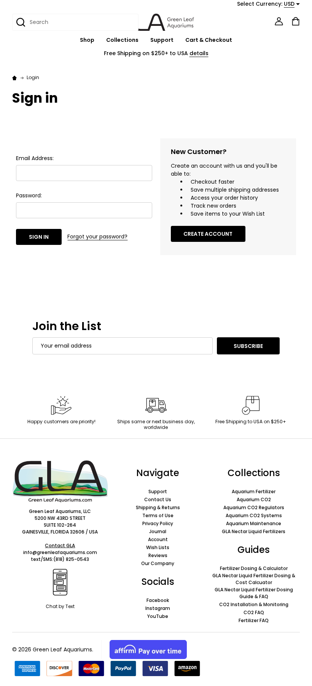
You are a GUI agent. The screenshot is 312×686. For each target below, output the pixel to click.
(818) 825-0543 (71, 559)
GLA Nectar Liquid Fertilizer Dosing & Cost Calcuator (253, 579)
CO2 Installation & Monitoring (253, 604)
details (199, 53)
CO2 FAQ (254, 612)
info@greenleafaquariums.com (60, 552)
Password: (29, 195)
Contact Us (157, 499)
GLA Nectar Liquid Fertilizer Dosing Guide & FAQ (254, 593)
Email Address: (35, 158)
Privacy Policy (157, 523)
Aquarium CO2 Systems (254, 515)
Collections (122, 40)
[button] (60, 481)
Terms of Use (158, 515)
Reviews (157, 555)
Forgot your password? (97, 236)
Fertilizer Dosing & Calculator (254, 568)
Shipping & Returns (158, 507)
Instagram (157, 608)
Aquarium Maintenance (253, 523)
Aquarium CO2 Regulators (253, 507)
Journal (157, 531)
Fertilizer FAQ (254, 620)
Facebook (157, 600)
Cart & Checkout (208, 40)
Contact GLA (60, 545)
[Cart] (295, 21)
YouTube (157, 616)
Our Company (157, 563)
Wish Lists (157, 547)
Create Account (207, 234)
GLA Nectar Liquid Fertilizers (253, 531)
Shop (87, 40)
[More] (98, 40)
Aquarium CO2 (254, 499)
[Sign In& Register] (279, 21)
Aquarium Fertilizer (253, 491)
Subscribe (248, 346)
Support (162, 40)
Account (158, 539)
